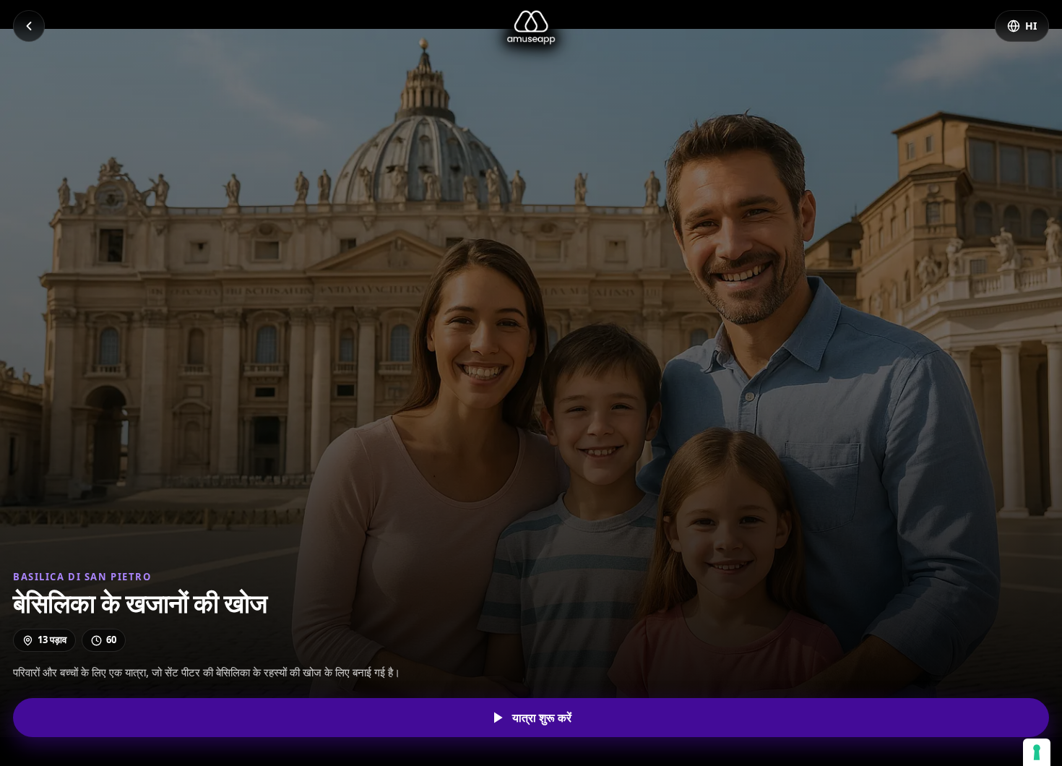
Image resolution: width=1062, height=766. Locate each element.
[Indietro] (29, 26)
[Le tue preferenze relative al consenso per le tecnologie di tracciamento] (1036, 752)
